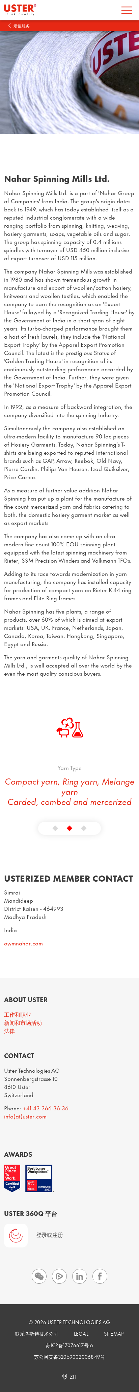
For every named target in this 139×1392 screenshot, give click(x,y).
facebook (99, 1276)
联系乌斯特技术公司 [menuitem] (36, 1333)
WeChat (39, 1276)
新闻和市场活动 (23, 1022)
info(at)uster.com (25, 1115)
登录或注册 (49, 1234)
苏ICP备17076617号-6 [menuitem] (69, 1345)
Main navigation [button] (126, 10)
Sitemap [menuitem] (114, 1333)
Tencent (59, 1276)
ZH (73, 1376)
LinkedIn (79, 1276)
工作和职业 (17, 1014)
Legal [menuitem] (81, 1333)
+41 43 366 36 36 (45, 1107)
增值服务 (21, 25)
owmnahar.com (23, 942)
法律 (9, 1030)
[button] (55, 828)
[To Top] (129, 1366)
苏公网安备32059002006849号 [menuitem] (69, 1356)
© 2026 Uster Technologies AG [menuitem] (69, 1322)
